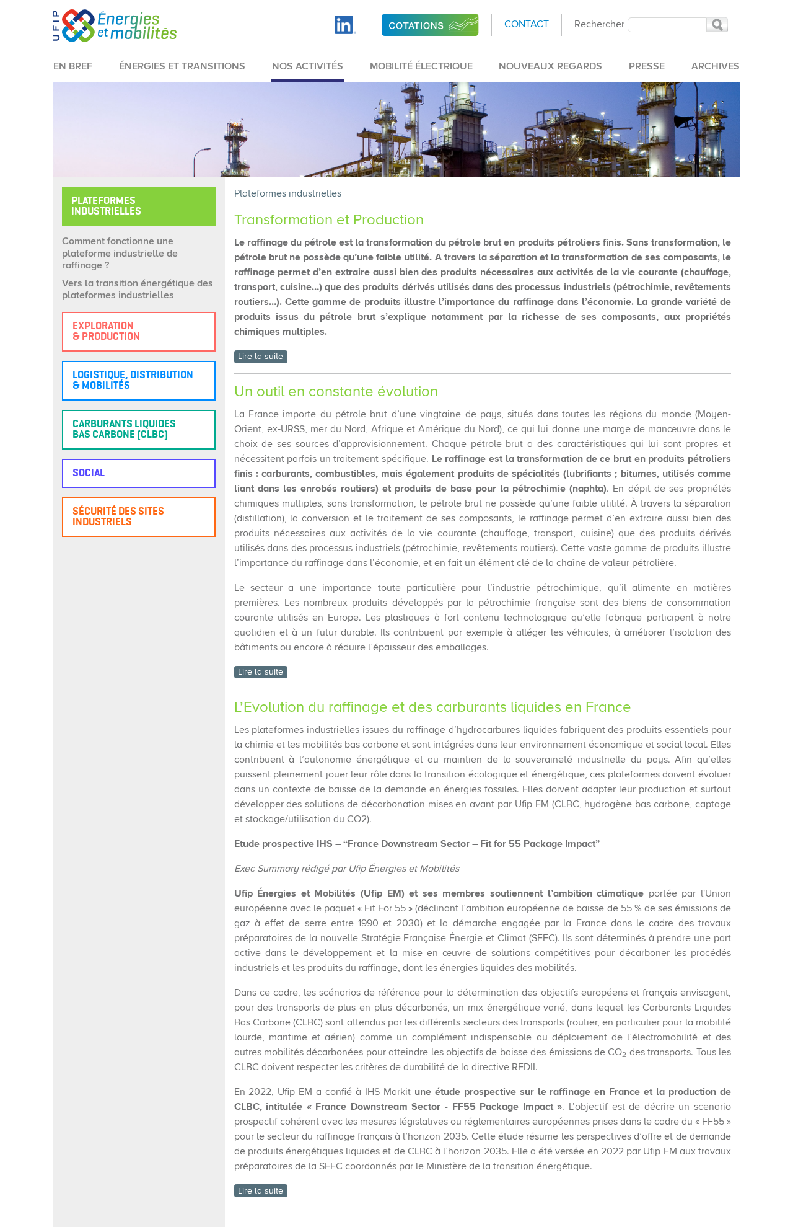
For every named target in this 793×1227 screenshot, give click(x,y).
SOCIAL (88, 473)
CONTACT (526, 25)
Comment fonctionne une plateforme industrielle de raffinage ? (120, 253)
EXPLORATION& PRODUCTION (106, 331)
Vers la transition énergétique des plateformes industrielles (137, 290)
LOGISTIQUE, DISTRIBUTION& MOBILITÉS (132, 380)
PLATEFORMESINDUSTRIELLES (106, 206)
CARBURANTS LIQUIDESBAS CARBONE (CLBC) (124, 429)
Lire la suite (260, 356)
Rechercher (599, 25)
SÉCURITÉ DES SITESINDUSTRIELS (118, 517)
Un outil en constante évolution (336, 391)
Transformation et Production (329, 220)
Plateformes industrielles (287, 194)
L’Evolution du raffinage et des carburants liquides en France (434, 707)
